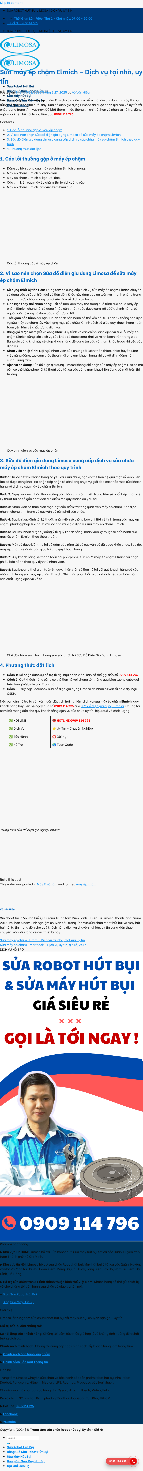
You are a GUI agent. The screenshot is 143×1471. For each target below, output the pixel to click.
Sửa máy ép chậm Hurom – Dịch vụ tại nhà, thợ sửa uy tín (42, 939)
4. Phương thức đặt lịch (24, 148)
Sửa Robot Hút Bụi (20, 86)
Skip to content (11, 2)
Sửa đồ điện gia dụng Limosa (102, 705)
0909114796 (25, 1405)
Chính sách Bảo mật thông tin (25, 1361)
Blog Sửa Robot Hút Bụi (20, 1294)
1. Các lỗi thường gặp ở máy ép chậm (34, 129)
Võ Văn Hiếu (81, 92)
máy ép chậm (86, 884)
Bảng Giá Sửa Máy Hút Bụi (26, 1461)
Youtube (9, 1421)
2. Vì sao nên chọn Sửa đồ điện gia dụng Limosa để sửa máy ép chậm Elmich (64, 134)
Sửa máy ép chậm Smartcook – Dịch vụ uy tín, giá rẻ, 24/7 (43, 944)
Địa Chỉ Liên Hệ (18, 1465)
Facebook (10, 1413)
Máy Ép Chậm (6, 60)
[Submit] (8, 1443)
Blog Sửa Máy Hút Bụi (18, 1301)
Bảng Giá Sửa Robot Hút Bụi (27, 1451)
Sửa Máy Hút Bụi (19, 95)
